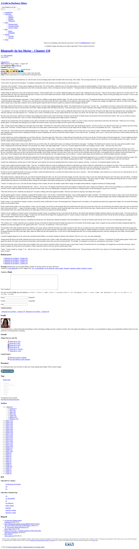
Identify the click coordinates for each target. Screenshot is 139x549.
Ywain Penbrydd (12, 268)
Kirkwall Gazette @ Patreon (18, 357)
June (13, 412)
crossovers (6, 389)
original (5, 391)
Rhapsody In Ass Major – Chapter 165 (16, 258)
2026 (10, 407)
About (6, 39)
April (13, 415)
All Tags (10, 38)
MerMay (11, 19)
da (45, 268)
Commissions (9, 12)
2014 (9, 439)
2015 (9, 437)
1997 (8, 468)
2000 (8, 463)
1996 (8, 470)
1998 (9, 466)
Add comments (7, 55)
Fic (6, 489)
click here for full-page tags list (10, 399)
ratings (5, 394)
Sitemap (7, 34)
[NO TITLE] (8, 534)
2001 (8, 461)
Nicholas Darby (13, 24)
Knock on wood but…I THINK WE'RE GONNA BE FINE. (23, 531)
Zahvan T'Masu (13, 28)
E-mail (3, 301)
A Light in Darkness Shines (14, 3)
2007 (9, 451)
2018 (9, 432)
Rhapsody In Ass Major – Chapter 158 (16, 260)
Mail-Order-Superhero (11, 532)
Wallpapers (11, 21)
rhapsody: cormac (86, 268)
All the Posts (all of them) (13, 484)
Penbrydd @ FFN (15, 345)
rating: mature (59, 268)
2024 (9, 422)
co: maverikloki (39, 268)
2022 (9, 425)
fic (2, 55)
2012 (9, 443)
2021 (9, 427)
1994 (8, 473)
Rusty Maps (8, 529)
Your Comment (5, 289)
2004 (8, 456)
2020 (9, 429)
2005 (8, 454)
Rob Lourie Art (9, 536)
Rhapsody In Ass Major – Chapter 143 (16, 263)
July (12, 410)
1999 (8, 465)
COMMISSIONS (84, 43)
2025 (9, 420)
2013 (9, 441)
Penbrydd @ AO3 (15, 341)
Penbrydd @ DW (15, 343)
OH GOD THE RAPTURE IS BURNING (18, 525)
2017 (9, 434)
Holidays (11, 17)
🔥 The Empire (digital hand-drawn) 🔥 (17, 527)
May (13, 414)
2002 (8, 460)
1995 (8, 472)
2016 (9, 436)
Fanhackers (8, 522)
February (14, 419)
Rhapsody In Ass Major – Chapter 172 (16, 261)
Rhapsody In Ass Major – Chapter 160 (37, 311)
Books (10, 31)
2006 (8, 453)
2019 (9, 431)
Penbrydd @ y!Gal (15, 351)
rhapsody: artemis (75, 268)
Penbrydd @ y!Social (16, 349)
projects (5, 392)
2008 (9, 449)
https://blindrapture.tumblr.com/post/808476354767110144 (22, 524)
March (13, 417)
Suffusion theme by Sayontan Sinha (33, 547)
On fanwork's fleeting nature (13, 520)
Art (6, 486)
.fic (33, 268)
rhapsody (66, 268)
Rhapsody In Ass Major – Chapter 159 (25, 50)
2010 (9, 446)
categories (6, 383)
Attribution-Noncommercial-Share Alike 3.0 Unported (42, 540)
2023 (9, 424)
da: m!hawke (50, 268)
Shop (6, 29)
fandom (5, 387)
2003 (8, 458)
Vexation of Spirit (13, 26)
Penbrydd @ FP (14, 347)
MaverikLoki (17, 65)
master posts (6, 380)
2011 (9, 444)
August (13, 408)
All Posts (11, 36)
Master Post (5, 62)
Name (2, 297)
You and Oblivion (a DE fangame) (20, 359)
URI (2, 304)
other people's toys (8, 385)
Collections (8, 14)
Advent (10, 16)
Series (6, 22)
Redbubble (11, 33)
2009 (9, 448)
